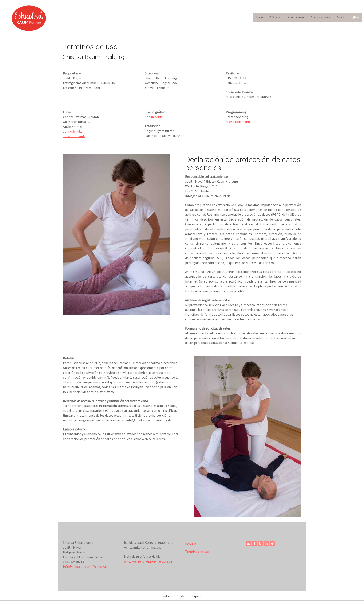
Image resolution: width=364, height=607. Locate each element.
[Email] (248, 543)
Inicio (259, 17)
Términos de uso (197, 551)
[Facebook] (254, 543)
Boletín (341, 17)
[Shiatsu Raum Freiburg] (29, 17)
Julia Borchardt (74, 136)
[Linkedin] (266, 543)
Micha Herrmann (238, 122)
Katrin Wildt (153, 117)
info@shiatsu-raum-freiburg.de (85, 566)
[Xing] (272, 543)
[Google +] (260, 543)
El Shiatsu (275, 17)
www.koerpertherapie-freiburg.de (148, 561)
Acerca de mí (296, 17)
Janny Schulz (72, 131)
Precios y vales (320, 17)
